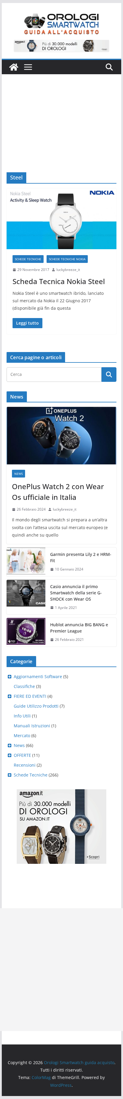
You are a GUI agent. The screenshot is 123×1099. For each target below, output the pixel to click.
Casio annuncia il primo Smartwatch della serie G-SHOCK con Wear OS (76, 593)
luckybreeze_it (68, 269)
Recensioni (25, 765)
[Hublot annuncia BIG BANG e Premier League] (26, 632)
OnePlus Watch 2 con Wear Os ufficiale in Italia (58, 491)
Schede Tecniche (28, 259)
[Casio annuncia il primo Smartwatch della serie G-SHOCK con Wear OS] (26, 597)
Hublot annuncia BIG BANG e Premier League (79, 628)
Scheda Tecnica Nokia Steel (59, 281)
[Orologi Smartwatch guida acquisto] (14, 67)
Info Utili (22, 716)
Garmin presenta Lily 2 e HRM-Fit (80, 557)
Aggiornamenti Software (38, 676)
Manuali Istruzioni (32, 725)
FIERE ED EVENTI (30, 696)
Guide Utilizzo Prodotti (36, 706)
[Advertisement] (61, 114)
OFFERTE (22, 755)
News (18, 474)
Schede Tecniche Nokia (67, 259)
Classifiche (24, 686)
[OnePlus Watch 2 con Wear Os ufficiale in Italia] (61, 435)
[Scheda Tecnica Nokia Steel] (61, 218)
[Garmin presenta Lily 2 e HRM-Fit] (26, 562)
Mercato (22, 735)
